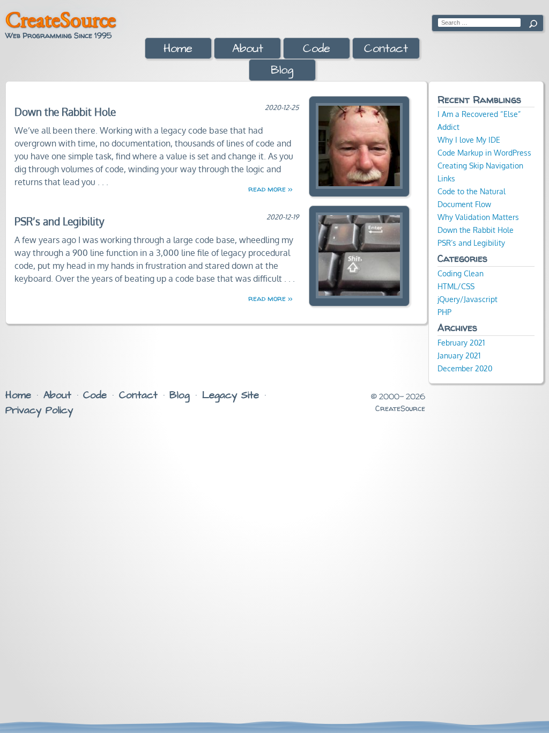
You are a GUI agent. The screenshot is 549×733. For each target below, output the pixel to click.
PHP (444, 312)
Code (316, 48)
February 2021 (461, 342)
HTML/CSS (455, 286)
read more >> (270, 189)
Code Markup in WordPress (484, 152)
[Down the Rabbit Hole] (359, 146)
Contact (386, 48)
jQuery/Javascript (467, 299)
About (247, 48)
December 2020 (464, 368)
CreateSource (60, 19)
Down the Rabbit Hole (65, 112)
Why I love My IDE (468, 139)
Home (178, 48)
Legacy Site (230, 395)
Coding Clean (460, 273)
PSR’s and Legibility (59, 221)
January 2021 (458, 355)
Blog (282, 70)
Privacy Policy (39, 410)
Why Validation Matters (478, 217)
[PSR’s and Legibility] (359, 255)
